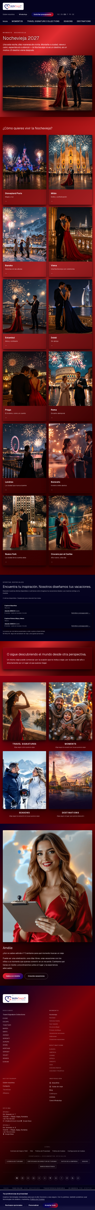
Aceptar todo (50, 1205)
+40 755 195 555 (9, 1119)
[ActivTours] (13, 6)
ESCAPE (6, 1022)
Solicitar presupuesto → (80, 613)
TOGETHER (7, 1025)
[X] (39, 1178)
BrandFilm (54, 1083)
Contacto (6, 1086)
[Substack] (50, 1178)
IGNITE (5, 1032)
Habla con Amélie (13, 976)
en (62, 14)
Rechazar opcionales (13, 1205)
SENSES (6, 1058)
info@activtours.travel (13, 1121)
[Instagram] (22, 1178)
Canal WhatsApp (55, 1100)
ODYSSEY (6, 1052)
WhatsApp (23, 14)
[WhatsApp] (78, 1178)
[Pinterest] (67, 1178)
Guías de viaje (56, 1087)
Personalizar (34, 1205)
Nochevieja (53, 1015)
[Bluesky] (45, 1178)
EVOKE (5, 1018)
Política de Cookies (58, 1151)
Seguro (85, 1161)
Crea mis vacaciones (36, 976)
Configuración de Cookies (76, 1151)
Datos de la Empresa (69, 1161)
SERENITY (6, 1038)
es (65, 14)
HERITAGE (6, 1048)
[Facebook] (17, 1178)
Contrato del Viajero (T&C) (19, 1151)
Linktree (52, 1097)
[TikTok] (61, 1178)
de (73, 14)
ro (58, 14)
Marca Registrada (47, 1166)
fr (70, 14)
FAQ (31, 1151)
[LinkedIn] (34, 1178)
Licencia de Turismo (15, 1161)
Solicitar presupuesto (42, 14)
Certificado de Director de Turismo (42, 1161)
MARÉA (5, 1028)
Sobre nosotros (9, 14)
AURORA (6, 1042)
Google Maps (27, 1121)
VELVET (5, 1055)
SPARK (5, 1045)
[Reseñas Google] (72, 1178)
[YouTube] (28, 1178)
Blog (51, 1090)
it (67, 14)
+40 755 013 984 (9, 1132)
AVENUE (6, 1035)
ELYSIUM (6, 1062)
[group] (47, 615)
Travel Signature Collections (14, 1014)
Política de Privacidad (42, 1151)
